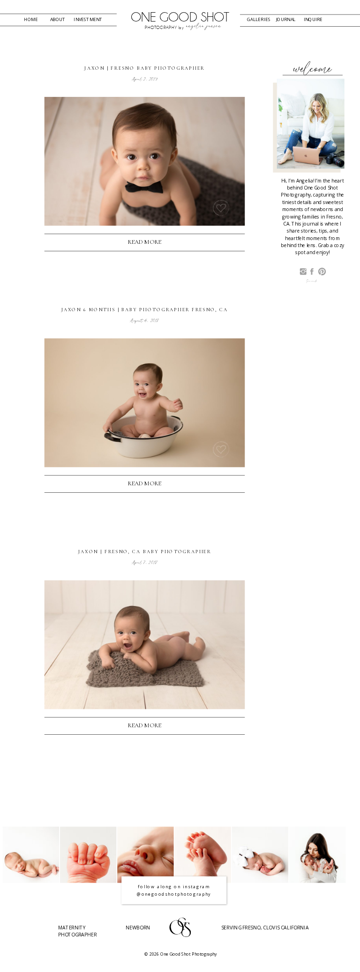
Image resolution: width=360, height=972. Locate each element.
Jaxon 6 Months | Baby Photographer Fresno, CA (144, 310)
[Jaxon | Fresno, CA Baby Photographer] (145, 644)
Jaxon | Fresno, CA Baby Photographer (144, 551)
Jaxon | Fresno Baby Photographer (144, 69)
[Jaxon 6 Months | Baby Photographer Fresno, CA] (145, 402)
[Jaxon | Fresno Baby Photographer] (145, 161)
